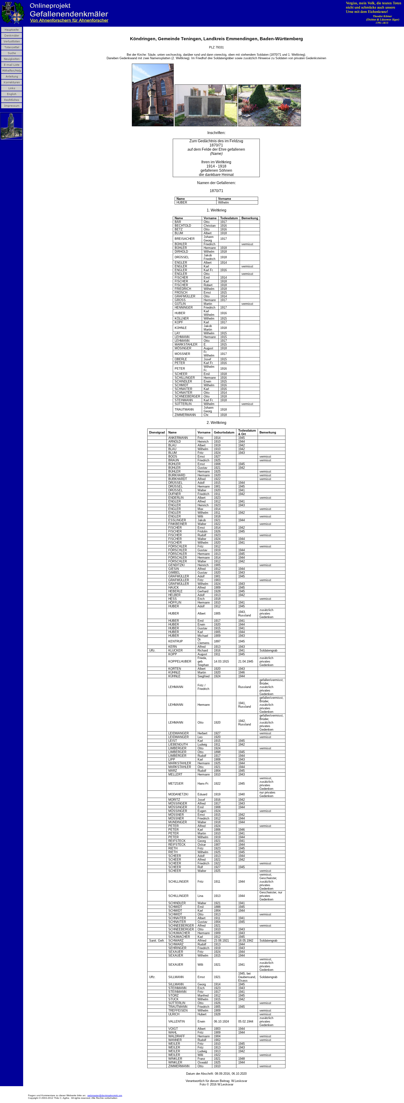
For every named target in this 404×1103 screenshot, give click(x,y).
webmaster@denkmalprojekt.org (104, 1095)
